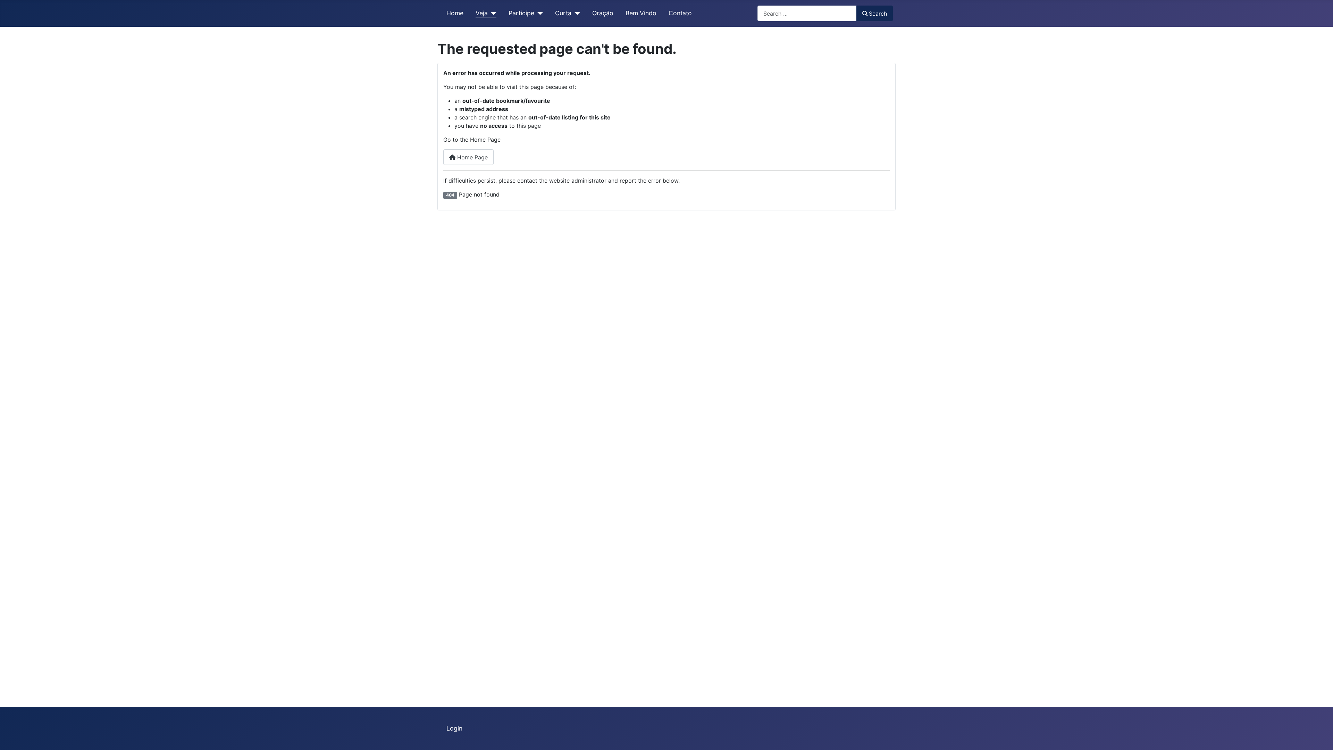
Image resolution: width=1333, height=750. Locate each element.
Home (454, 13)
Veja (482, 13)
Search (878, 13)
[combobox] (807, 13)
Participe (521, 13)
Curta (563, 13)
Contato (680, 13)
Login (454, 728)
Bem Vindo (641, 13)
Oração (602, 13)
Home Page (471, 157)
